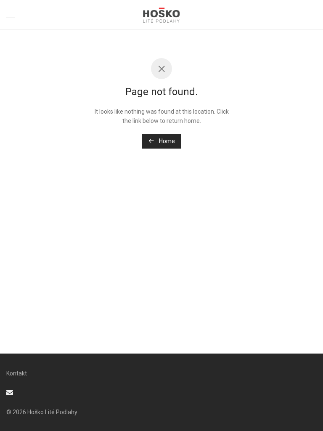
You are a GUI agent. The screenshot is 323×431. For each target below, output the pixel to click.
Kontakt (16, 373)
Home (166, 141)
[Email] (9, 391)
